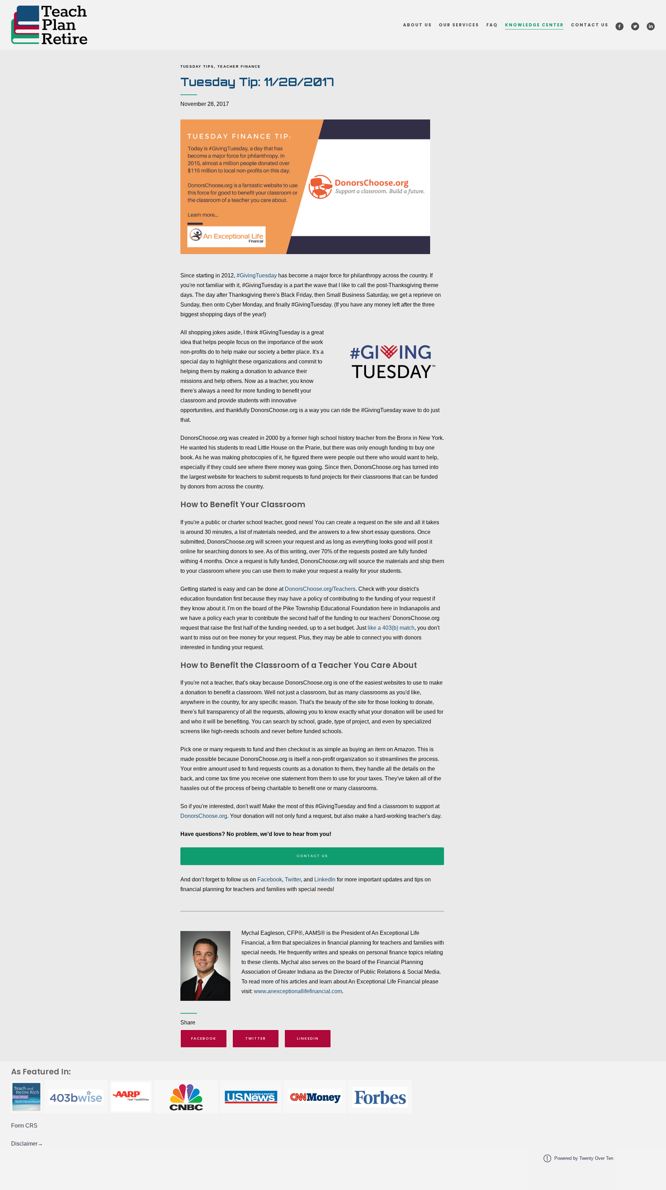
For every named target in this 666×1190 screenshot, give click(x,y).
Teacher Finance (239, 66)
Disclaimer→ (27, 1144)
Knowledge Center (534, 25)
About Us (417, 25)
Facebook (269, 879)
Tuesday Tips (197, 66)
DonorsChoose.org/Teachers (320, 589)
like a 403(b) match (391, 628)
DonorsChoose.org (203, 816)
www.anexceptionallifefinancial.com (298, 991)
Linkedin (308, 1038)
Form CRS (24, 1126)
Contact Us (589, 25)
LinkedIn (324, 879)
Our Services (459, 25)
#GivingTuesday (257, 275)
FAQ (492, 25)
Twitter (293, 879)
